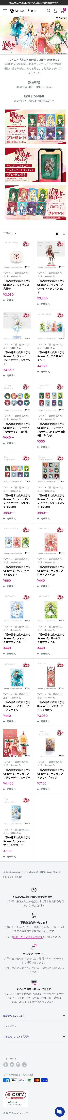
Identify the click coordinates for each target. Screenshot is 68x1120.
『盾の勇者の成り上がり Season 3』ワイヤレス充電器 (17, 284)
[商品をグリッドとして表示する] (57, 233)
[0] (62, 11)
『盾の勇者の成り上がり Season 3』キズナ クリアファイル (17, 706)
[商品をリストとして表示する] (63, 233)
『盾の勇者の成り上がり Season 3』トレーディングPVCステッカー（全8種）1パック (51, 429)
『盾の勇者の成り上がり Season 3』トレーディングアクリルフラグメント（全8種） (51, 501)
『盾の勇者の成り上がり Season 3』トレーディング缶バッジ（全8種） (17, 427)
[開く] (49, 11)
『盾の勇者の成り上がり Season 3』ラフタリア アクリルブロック (51, 773)
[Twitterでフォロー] (12, 1064)
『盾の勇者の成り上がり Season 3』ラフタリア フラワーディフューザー (17, 773)
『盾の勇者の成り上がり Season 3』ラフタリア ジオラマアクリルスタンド (51, 286)
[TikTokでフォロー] (24, 1064)
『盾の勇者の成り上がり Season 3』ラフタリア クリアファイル (51, 570)
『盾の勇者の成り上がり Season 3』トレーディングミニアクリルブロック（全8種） (17, 501)
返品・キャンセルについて (28, 936)
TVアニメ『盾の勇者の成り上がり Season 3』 (16, 275)
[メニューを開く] (5, 10)
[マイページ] (55, 11)
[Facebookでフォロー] (5, 1064)
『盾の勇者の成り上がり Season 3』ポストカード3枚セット (17, 570)
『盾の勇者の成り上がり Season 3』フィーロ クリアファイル (17, 638)
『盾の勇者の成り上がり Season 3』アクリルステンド (51, 356)
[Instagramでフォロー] (18, 1064)
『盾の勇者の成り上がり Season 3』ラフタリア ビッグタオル (51, 706)
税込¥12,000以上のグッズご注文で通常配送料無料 (34, 2)
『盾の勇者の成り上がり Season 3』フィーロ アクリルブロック (17, 841)
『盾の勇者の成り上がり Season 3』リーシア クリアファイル (51, 638)
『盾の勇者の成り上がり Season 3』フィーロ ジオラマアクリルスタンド (17, 358)
